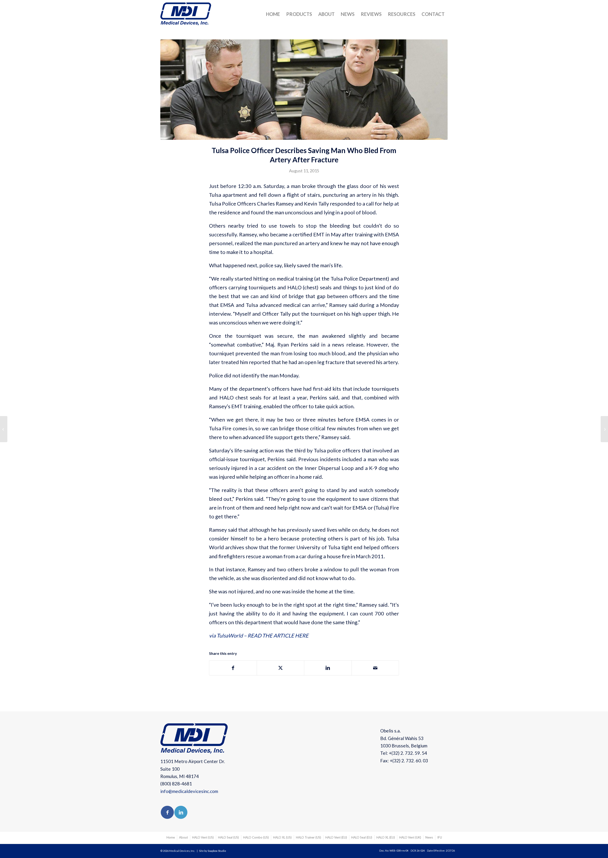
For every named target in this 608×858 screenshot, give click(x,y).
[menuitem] (273, 14)
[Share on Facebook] (233, 668)
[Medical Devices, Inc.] (185, 15)
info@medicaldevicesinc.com (189, 791)
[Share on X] (280, 668)
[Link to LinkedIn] (180, 812)
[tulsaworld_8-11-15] (304, 89)
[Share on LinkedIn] (328, 668)
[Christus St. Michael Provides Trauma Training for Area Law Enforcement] (3, 429)
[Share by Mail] (375, 668)
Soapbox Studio (217, 850)
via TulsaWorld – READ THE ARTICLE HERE (259, 635)
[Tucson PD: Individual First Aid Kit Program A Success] (604, 429)
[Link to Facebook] (167, 812)
